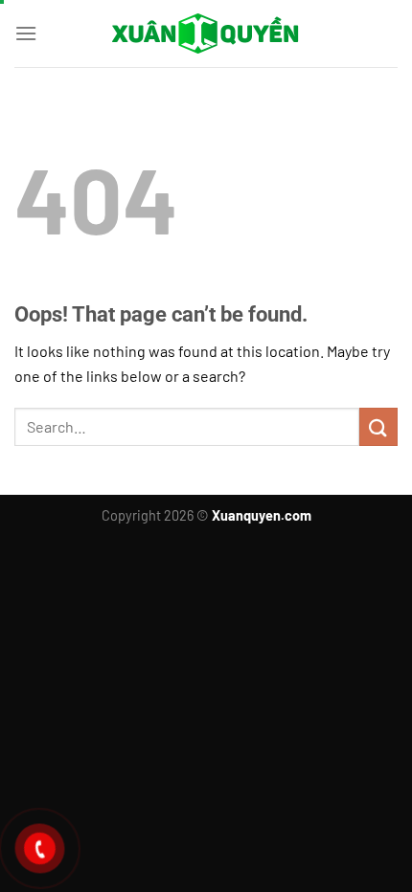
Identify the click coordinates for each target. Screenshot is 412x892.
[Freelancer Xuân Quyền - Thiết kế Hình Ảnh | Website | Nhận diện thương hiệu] (206, 33)
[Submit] (378, 426)
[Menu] (25, 33)
